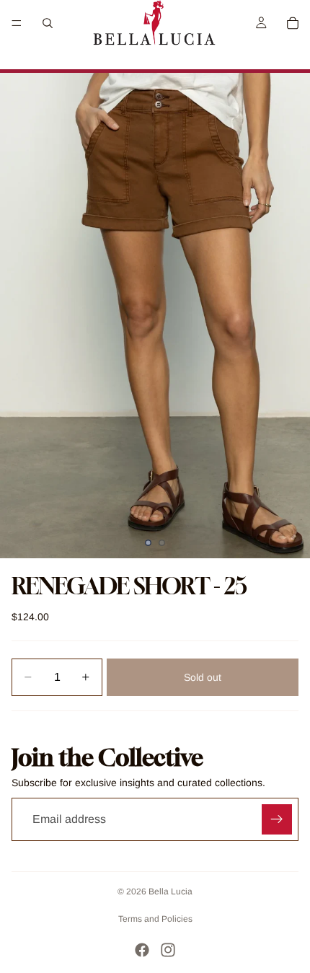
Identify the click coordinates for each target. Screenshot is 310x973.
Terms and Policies (155, 919)
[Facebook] (142, 950)
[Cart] (293, 23)
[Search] (47, 23)
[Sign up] (277, 819)
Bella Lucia (170, 891)
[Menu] (16, 23)
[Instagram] (168, 950)
